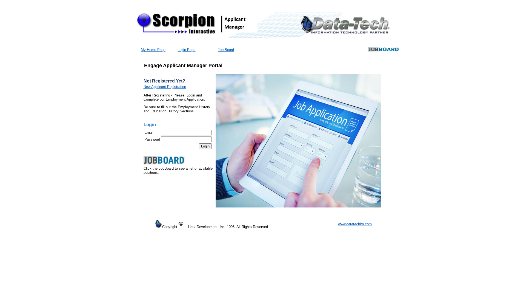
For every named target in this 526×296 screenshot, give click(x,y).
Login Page (186, 50)
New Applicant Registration (165, 87)
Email (148, 132)
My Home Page (153, 50)
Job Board (226, 50)
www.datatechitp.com (355, 224)
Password (152, 139)
